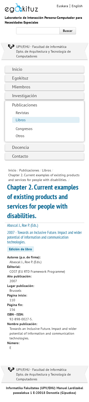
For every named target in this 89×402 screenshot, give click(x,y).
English (77, 6)
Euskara (62, 6)
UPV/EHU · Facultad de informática (41, 47)
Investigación (24, 95)
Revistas (22, 112)
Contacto (20, 156)
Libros (21, 119)
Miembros (21, 87)
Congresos (24, 128)
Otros (20, 135)
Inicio (17, 69)
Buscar (67, 31)
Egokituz (20, 78)
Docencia (20, 147)
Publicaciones (24, 105)
